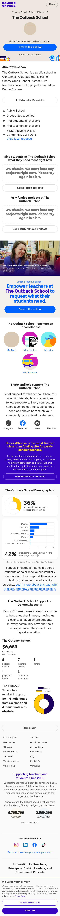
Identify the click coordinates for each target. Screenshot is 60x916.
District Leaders (34, 868)
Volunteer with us (11, 761)
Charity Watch (11, 805)
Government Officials (30, 872)
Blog (32, 756)
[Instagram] (16, 845)
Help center (30, 728)
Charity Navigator (30, 805)
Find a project (9, 737)
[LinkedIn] (25, 845)
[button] (8, 425)
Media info (35, 761)
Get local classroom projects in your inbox (30, 852)
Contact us (35, 766)
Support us (8, 756)
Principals (15, 868)
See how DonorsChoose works (30, 476)
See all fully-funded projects (30, 229)
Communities (36, 751)
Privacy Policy (20, 896)
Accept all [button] (30, 911)
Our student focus (38, 742)
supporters (16, 814)
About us (34, 737)
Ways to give (9, 766)
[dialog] (30, 897)
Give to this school (30, 47)
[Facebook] (35, 845)
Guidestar (50, 805)
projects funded (44, 814)
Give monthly (9, 742)
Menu (52, 4)
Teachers (39, 864)
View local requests (20, 138)
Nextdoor (51, 428)
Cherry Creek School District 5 (30, 12)
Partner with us (10, 751)
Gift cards (7, 747)
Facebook (23, 428)
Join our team (36, 747)
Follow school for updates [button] (31, 100)
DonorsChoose (8, 4)
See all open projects (30, 188)
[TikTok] (44, 845)
